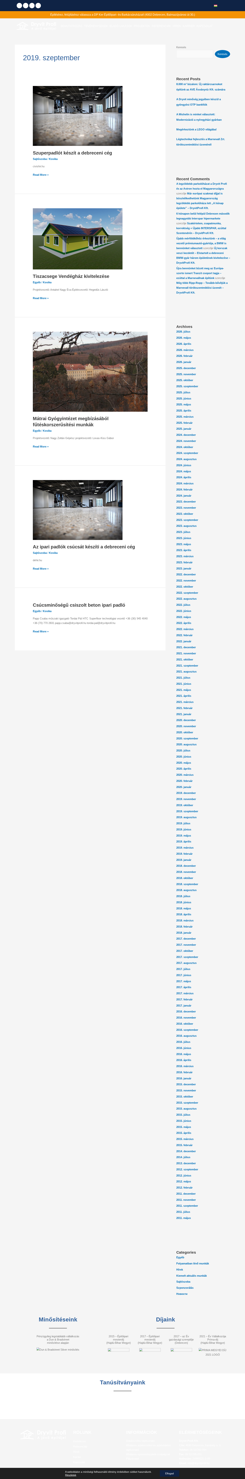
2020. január (183, 787)
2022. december (186, 574)
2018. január (183, 932)
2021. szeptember (187, 665)
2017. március (185, 993)
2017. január (183, 1005)
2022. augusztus (186, 598)
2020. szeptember (187, 738)
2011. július (183, 1211)
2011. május (183, 1217)
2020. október (184, 732)
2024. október (184, 447)
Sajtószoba (40, 158)
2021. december (186, 647)
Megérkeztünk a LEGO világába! (196, 129)
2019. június (183, 829)
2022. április (183, 622)
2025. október (184, 380)
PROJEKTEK (142, 26)
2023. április (183, 550)
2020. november (186, 726)
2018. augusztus (186, 890)
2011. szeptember (187, 1205)
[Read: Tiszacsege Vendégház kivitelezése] (77, 238)
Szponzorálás (185, 1287)
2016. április (183, 1060)
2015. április (183, 1132)
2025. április (183, 410)
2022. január (183, 641)
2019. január (183, 859)
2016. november (186, 1017)
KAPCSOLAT (205, 26)
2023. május (183, 544)
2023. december (186, 501)
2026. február (184, 355)
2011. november (186, 1199)
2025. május (183, 404)
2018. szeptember (187, 884)
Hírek (179, 1269)
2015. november (186, 1090)
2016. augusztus (186, 1035)
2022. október (184, 586)
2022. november (186, 580)
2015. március (185, 1139)
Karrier (77, 1456)
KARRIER (189, 26)
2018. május (183, 908)
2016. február (184, 1072)
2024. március (185, 483)
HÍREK (177, 26)
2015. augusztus (186, 1108)
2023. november (186, 507)
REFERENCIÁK (161, 26)
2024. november (186, 440)
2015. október (184, 1096)
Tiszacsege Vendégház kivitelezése (71, 276)
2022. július (183, 604)
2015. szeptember (187, 1102)
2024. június (183, 465)
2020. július (183, 750)
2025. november (186, 374)
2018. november (186, 871)
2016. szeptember (187, 1029)
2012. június (183, 1175)
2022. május (183, 617)
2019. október (184, 805)
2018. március (185, 920)
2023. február (184, 562)
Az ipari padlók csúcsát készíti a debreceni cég (84, 546)
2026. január (183, 361)
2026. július (183, 331)
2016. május (183, 1054)
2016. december (186, 1011)
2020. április (183, 768)
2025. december (186, 368)
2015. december (186, 1084)
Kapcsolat (79, 1462)
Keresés (181, 47)
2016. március (185, 1066)
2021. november (186, 653)
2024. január (183, 495)
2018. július (183, 896)
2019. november (186, 799)
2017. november (186, 944)
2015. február (184, 1145)
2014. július (183, 1157)
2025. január (183, 428)
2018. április (183, 914)
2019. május (183, 835)
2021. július (183, 677)
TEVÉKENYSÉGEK (96, 26)
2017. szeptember (187, 956)
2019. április (183, 841)
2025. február (184, 422)
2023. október (184, 513)
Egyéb (37, 282)
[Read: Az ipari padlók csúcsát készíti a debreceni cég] (77, 509)
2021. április (183, 695)
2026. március (185, 349)
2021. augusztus (186, 671)
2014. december (186, 1151)
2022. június (183, 610)
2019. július (183, 823)
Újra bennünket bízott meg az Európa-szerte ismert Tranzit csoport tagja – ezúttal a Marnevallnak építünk (200, 273)
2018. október (184, 878)
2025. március (185, 416)
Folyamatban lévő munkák (192, 1263)
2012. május (183, 1181)
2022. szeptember (187, 592)
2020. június (183, 756)
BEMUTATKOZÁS (71, 26)
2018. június (183, 902)
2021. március (185, 701)
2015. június (183, 1120)
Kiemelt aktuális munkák (191, 1275)
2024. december (186, 434)
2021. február (184, 708)
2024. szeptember (187, 453)
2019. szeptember (187, 811)
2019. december (186, 792)
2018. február (184, 926)
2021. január (183, 714)
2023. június (183, 538)
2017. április (183, 987)
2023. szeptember (187, 519)
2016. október (184, 1023)
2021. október (184, 659)
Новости (181, 1293)
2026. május (183, 337)
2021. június (183, 683)
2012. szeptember (187, 1169)
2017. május (183, 981)
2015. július (183, 1114)
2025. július (183, 392)
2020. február (184, 780)
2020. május (183, 762)
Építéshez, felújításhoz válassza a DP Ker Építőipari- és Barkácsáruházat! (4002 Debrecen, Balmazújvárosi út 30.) (122, 14)
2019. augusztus (186, 817)
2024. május (183, 471)
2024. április (183, 477)
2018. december (186, 865)
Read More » (41, 174)
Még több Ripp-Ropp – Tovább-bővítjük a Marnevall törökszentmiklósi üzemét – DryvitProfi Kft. (202, 287)
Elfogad (169, 1473)
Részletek (70, 1475)
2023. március (185, 556)
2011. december (186, 1193)
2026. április (183, 343)
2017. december (186, 938)
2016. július (183, 1041)
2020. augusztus (186, 744)
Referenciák (80, 1446)
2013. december (186, 1163)
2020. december (186, 720)
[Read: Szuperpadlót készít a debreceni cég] (77, 115)
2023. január (183, 568)
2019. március (185, 847)
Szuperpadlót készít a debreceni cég (72, 153)
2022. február (184, 635)
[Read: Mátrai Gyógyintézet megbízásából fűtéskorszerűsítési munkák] (90, 371)
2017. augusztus (186, 962)
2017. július (183, 969)
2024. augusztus (186, 459)
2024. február (184, 489)
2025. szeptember (187, 386)
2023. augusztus (186, 525)
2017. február (184, 999)
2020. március (185, 774)
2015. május (183, 1126)
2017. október (184, 950)
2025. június (183, 398)
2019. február (184, 853)
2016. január (183, 1078)
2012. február (184, 1187)
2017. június (183, 975)
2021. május (183, 689)
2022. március (185, 629)
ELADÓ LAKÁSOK (121, 26)
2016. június (183, 1047)
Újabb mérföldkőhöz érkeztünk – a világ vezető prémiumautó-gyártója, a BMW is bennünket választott (201, 243)
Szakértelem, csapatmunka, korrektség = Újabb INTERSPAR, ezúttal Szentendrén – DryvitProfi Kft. (201, 228)
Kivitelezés (79, 1441)
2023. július (183, 531)
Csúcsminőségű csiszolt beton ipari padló (79, 605)
